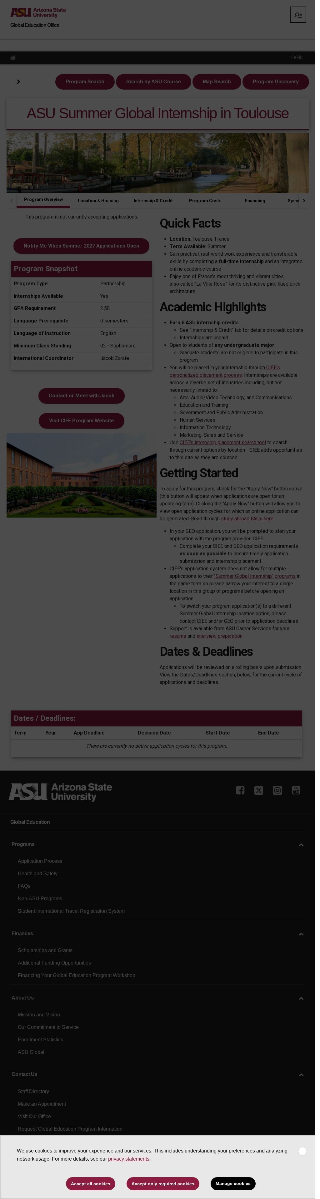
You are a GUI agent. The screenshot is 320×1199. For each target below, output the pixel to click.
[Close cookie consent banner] (302, 1151)
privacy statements (128, 1159)
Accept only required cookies (163, 1183)
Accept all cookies (90, 1183)
